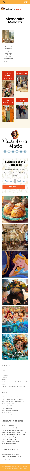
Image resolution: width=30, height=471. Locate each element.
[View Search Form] (3, 1)
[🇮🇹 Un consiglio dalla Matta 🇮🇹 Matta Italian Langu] (15, 347)
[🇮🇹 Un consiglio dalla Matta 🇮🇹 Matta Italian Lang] (15, 209)
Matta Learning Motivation (10, 410)
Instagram (5, 375)
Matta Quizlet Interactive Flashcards (13, 401)
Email (3, 370)
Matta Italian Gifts (7, 406)
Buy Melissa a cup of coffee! (10, 454)
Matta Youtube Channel (9, 425)
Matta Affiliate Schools (8, 404)
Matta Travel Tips (7, 413)
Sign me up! (13, 187)
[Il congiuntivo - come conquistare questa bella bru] (15, 292)
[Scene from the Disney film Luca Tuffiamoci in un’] (15, 319)
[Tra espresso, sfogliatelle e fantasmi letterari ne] (15, 237)
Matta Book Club (7, 408)
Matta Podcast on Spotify (9, 428)
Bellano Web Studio (20, 468)
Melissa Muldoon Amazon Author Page (14, 432)
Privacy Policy (6, 459)
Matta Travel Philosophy (9, 415)
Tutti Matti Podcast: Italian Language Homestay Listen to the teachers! (8, 53)
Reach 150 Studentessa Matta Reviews (13, 386)
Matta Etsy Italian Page (9, 439)
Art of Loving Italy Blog (9, 437)
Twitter (4, 379)
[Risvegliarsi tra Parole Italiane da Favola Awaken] (15, 264)
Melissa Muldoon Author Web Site (12, 430)
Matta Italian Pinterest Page (10, 441)
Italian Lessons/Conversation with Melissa (14, 397)
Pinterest (4, 377)
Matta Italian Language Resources (12, 399)
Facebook (5, 373)
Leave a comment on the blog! (11, 456)
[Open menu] (27, 8)
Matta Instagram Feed (9, 443)
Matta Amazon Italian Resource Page (13, 434)
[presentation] (8, 36)
